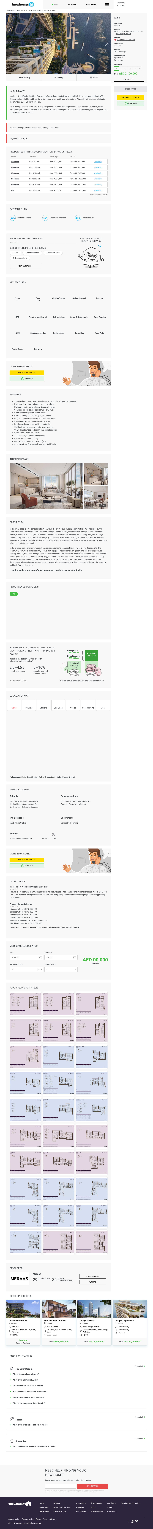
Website (92, 1282)
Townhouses (96, 1503)
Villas (93, 1507)
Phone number (92, 1276)
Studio (15, 253)
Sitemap (53, 1519)
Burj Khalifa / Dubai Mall (126, 40)
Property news (97, 1511)
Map (24, 77)
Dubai (56, 4)
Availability (129, 79)
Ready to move (59, 1511)
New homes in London (130, 1503)
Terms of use (41, 1519)
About (109, 1507)
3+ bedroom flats (20, 258)
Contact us (111, 1511)
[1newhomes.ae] (19, 1507)
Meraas (117, 25)
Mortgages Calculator (62, 1507)
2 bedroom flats (53, 253)
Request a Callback (27, 373)
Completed (44, 1279)
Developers (91, 4)
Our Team (111, 1503)
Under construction (65, 1279)
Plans (95, 77)
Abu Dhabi (72, 4)
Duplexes (80, 1507)
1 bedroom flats (32, 253)
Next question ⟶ (25, 266)
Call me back (92, 1486)
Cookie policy (14, 1519)
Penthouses (118, 60)
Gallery (60, 77)
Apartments (118, 58)
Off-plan (56, 1503)
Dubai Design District (123, 34)
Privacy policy (28, 1519)
